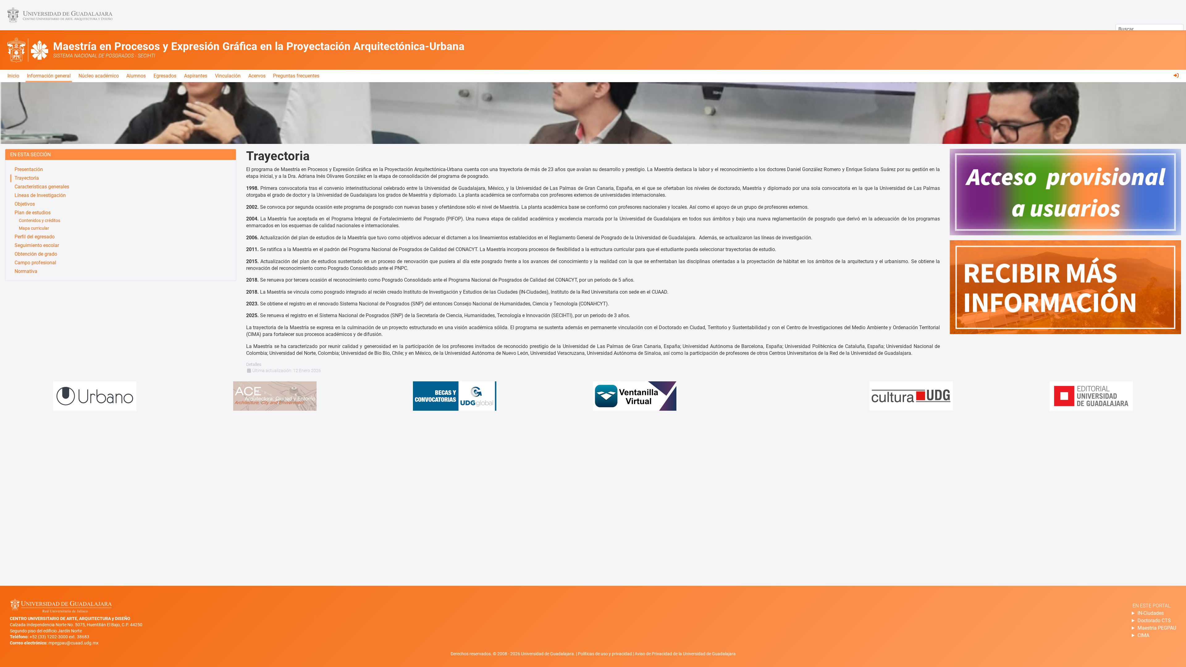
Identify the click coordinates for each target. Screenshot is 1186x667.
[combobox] (1150, 29)
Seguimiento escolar (37, 245)
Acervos (257, 76)
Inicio (13, 76)
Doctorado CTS (1154, 620)
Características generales (42, 187)
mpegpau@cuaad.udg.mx (73, 642)
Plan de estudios (33, 213)
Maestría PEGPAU (1157, 628)
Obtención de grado (36, 254)
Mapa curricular (34, 228)
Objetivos (25, 204)
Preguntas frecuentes (296, 76)
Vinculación (228, 76)
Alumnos (136, 76)
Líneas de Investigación (40, 195)
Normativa (26, 271)
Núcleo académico (98, 76)
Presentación (29, 169)
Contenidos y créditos (39, 220)
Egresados (165, 76)
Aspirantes (195, 76)
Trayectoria (27, 178)
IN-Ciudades (1151, 613)
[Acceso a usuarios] (1176, 75)
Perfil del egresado (35, 237)
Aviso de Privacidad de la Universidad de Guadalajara (685, 653)
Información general (49, 76)
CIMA (1143, 635)
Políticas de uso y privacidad (605, 653)
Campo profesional (35, 263)
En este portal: (1152, 606)
